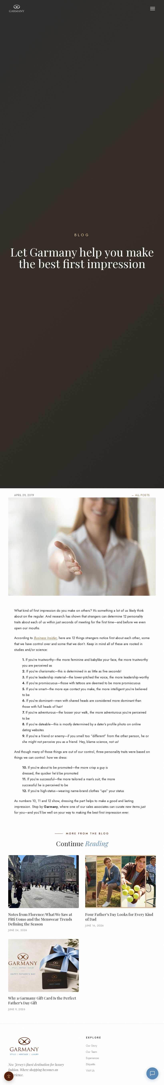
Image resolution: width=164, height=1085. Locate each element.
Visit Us (90, 1070)
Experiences (92, 1058)
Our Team (91, 1052)
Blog (82, 235)
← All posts (140, 495)
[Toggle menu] (152, 8)
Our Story (91, 1046)
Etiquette (90, 1064)
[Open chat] (152, 1073)
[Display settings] (9, 1076)
